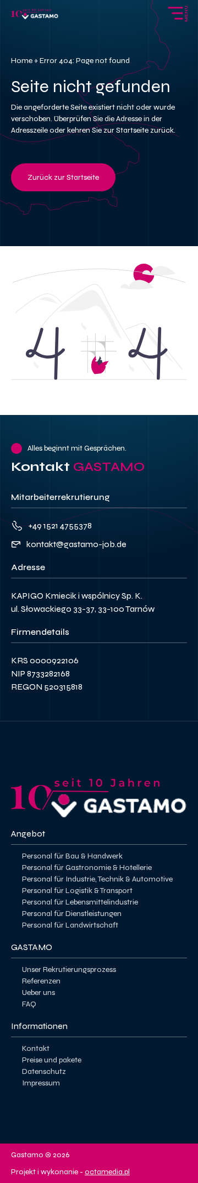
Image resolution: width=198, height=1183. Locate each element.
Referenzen (41, 981)
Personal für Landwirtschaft (70, 925)
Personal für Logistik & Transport (77, 890)
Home (21, 60)
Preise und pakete (51, 1060)
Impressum (41, 1083)
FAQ (29, 1004)
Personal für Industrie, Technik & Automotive (97, 879)
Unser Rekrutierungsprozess (69, 969)
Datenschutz (44, 1071)
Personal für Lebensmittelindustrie (80, 902)
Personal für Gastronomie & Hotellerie (87, 867)
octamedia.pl (107, 1171)
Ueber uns (38, 992)
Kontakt (36, 1048)
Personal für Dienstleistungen (72, 913)
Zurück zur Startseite (63, 177)
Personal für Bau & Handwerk (72, 856)
